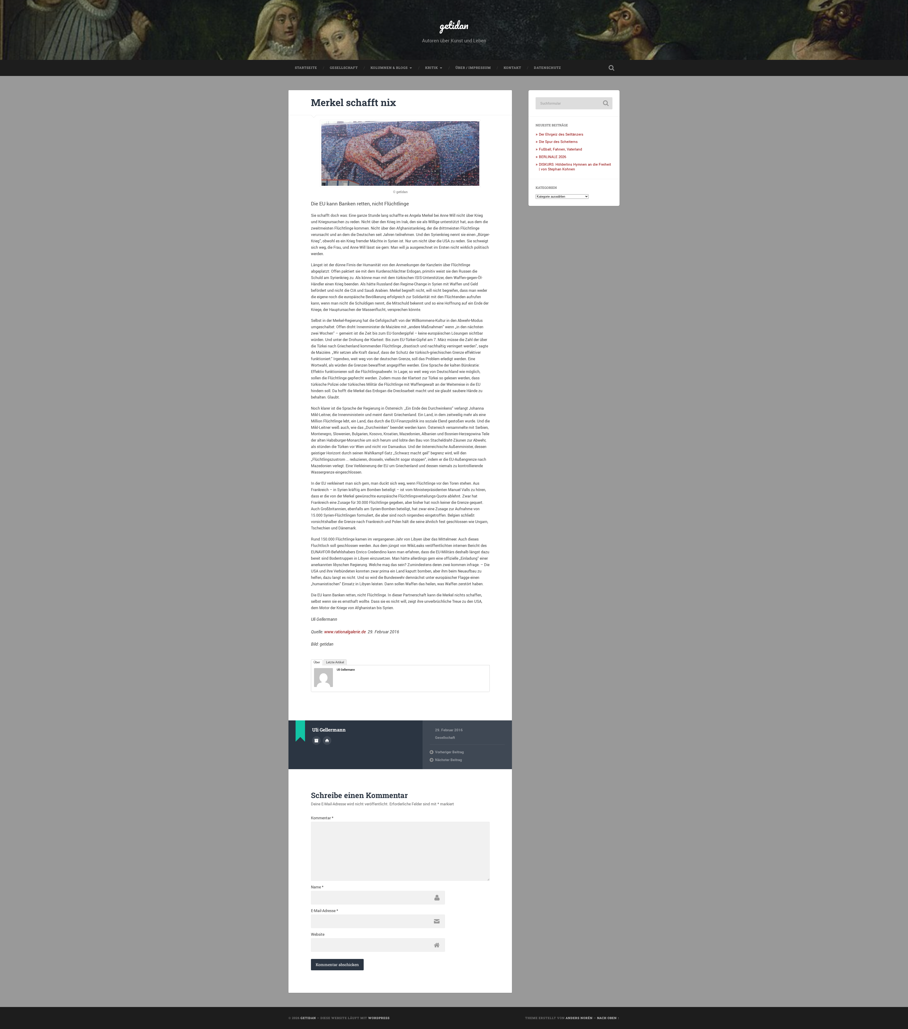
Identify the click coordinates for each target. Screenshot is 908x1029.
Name (317, 887)
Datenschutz (547, 68)
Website (317, 934)
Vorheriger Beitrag (449, 752)
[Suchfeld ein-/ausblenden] (611, 68)
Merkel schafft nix (353, 102)
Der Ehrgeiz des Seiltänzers (561, 134)
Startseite (306, 68)
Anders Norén (579, 1018)
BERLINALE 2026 (552, 156)
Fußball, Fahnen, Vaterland (560, 149)
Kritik (431, 68)
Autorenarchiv (316, 740)
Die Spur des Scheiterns (558, 141)
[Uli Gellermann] (323, 685)
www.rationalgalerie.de (345, 631)
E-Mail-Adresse (324, 911)
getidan (454, 25)
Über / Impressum (473, 68)
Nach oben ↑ (608, 1018)
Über (317, 662)
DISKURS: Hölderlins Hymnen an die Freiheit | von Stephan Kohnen (575, 166)
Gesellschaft (344, 68)
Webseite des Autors (327, 740)
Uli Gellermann (346, 669)
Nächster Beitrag (448, 759)
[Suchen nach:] (574, 103)
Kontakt (512, 68)
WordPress (379, 1018)
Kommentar (322, 818)
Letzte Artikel (335, 662)
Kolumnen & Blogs (389, 68)
